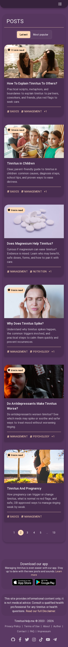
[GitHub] (13, 640)
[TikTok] (41, 640)
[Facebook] (20, 640)
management (33, 111)
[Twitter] (27, 640)
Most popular (40, 34)
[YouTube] (48, 640)
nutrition (40, 271)
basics (14, 111)
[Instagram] (34, 640)
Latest (24, 34)
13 (53, 532)
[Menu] (59, 4)
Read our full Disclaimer (40, 611)
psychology (41, 351)
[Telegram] (55, 640)
